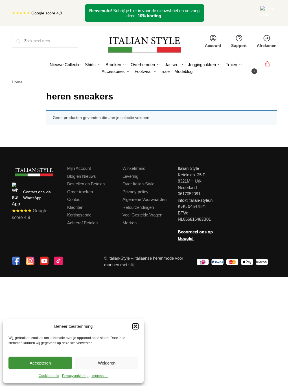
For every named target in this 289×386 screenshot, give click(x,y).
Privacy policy (135, 191)
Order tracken (80, 191)
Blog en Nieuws (81, 176)
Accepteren (40, 363)
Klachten (75, 207)
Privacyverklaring (75, 376)
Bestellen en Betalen (86, 183)
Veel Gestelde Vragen (142, 214)
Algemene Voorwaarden (144, 199)
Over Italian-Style (138, 183)
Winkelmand (133, 168)
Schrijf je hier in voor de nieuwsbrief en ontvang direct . (144, 13)
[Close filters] (40, 93)
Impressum (99, 376)
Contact (74, 199)
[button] (135, 326)
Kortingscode (79, 214)
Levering (130, 176)
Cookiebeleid (49, 376)
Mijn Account (79, 168)
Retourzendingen (138, 207)
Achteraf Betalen (82, 222)
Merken (129, 222)
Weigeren (106, 363)
